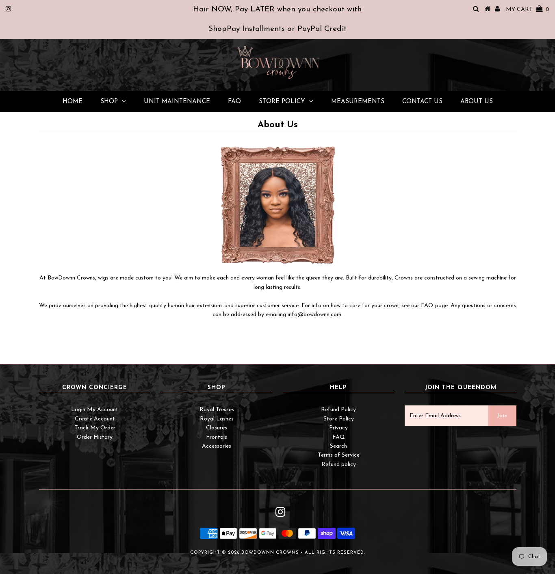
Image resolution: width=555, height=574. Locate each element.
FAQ (234, 102)
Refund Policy (338, 410)
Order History (95, 437)
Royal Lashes (217, 419)
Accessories (216, 446)
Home (72, 102)
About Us (476, 102)
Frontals (216, 437)
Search (338, 446)
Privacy (338, 428)
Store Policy (282, 102)
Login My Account (94, 410)
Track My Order (94, 428)
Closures (216, 428)
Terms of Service (339, 455)
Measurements (357, 102)
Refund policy (338, 464)
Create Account (95, 419)
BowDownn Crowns (270, 552)
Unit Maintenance (177, 102)
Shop (109, 102)
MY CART (527, 9)
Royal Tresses (216, 410)
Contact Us (422, 102)
